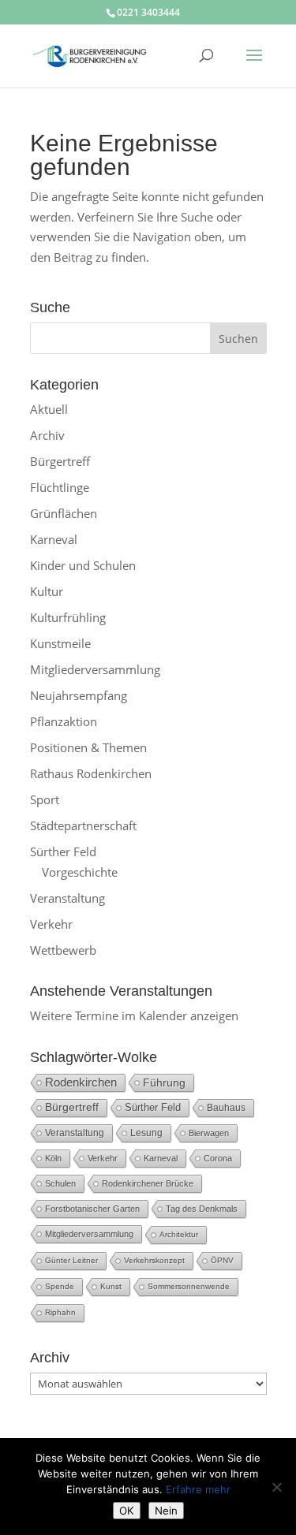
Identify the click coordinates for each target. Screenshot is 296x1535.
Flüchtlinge (59, 487)
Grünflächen (63, 513)
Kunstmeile (60, 643)
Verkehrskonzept (154, 1260)
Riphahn (60, 1312)
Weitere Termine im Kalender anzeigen (134, 1015)
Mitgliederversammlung (95, 669)
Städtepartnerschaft (83, 825)
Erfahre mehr (198, 1489)
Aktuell (49, 409)
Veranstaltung (67, 898)
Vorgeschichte (80, 872)
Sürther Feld (63, 851)
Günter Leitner (71, 1260)
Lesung (146, 1132)
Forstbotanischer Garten (92, 1208)
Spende (59, 1286)
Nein (166, 1510)
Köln (53, 1158)
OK (126, 1510)
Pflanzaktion (63, 721)
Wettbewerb (63, 950)
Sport (44, 799)
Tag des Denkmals (202, 1208)
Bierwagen (209, 1133)
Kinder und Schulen (83, 565)
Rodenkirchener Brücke (147, 1183)
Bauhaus (226, 1107)
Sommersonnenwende (189, 1286)
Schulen (60, 1183)
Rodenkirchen (81, 1082)
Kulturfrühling (68, 617)
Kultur (46, 591)
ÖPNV (222, 1260)
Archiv (47, 435)
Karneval (53, 539)
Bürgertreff (60, 461)
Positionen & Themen (88, 747)
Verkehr (51, 924)
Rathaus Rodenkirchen (91, 773)
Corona (218, 1158)
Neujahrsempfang (78, 695)
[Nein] (276, 1487)
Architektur (178, 1234)
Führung (164, 1082)
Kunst (111, 1286)
